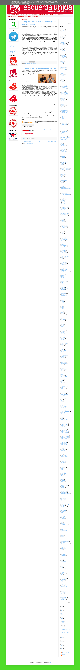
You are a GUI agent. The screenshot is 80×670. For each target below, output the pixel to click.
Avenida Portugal (64, 88)
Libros (62, 311)
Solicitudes (63, 542)
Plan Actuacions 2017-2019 (65, 411)
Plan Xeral (62, 417)
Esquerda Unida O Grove (66, 652)
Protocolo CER (63, 466)
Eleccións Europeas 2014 (65, 206)
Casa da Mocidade (64, 130)
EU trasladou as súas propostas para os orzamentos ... (65, 633)
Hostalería (62, 276)
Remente (62, 482)
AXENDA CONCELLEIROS (12, 16)
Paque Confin (63, 385)
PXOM (62, 474)
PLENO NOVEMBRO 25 (65, 431)
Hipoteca (62, 275)
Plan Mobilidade (63, 416)
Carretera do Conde (64, 123)
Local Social (63, 320)
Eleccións (62, 200)
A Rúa (62, 38)
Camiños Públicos (64, 113)
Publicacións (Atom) (29, 143)
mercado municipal (64, 343)
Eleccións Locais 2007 (64, 207)
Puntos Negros (63, 472)
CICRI (62, 143)
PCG (62, 400)
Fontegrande (63, 257)
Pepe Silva (63, 407)
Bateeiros (62, 103)
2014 (62, 638)
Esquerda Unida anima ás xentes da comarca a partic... (66, 630)
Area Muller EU (63, 69)
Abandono (62, 41)
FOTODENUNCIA (21, 16)
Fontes (62, 258)
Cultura (62, 183)
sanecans (62, 519)
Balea (62, 97)
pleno (62, 418)
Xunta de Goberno (64, 598)
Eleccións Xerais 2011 (64, 213)
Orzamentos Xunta (64, 376)
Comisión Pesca (63, 155)
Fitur (61, 249)
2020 (62, 614)
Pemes (62, 404)
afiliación (62, 48)
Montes (62, 352)
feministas (62, 244)
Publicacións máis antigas (52, 141)
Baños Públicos (63, 100)
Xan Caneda (63, 592)
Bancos (62, 98)
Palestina (62, 382)
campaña (62, 116)
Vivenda (62, 590)
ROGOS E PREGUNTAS (59, 14)
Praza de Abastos (64, 456)
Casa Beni (62, 125)
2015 (62, 637)
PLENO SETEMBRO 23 (65, 435)
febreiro (63, 628)
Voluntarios (63, 591)
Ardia (62, 68)
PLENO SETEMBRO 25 (65, 437)
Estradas (62, 233)
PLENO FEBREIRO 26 (64, 425)
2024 (62, 609)
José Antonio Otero (64, 295)
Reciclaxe (62, 479)
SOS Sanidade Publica (64, 544)
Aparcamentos (63, 67)
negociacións (63, 361)
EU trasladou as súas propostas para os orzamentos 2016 (39, 68)
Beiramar (62, 104)
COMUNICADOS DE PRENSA (44, 14)
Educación (62, 199)
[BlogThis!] (30, 62)
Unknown (63, 654)
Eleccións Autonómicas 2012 (65, 203)
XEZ (61, 596)
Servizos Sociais (63, 531)
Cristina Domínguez (64, 180)
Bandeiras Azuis (63, 99)
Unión (62, 574)
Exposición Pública (64, 239)
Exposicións (63, 240)
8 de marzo (63, 35)
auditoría (62, 80)
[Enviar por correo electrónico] (29, 62)
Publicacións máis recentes (26, 141)
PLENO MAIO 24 (63, 426)
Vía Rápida (63, 585)
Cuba (62, 182)
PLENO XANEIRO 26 (64, 441)
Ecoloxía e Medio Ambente (65, 194)
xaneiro (63, 635)
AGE (62, 49)
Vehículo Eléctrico (64, 581)
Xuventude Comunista (64, 602)
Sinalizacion (63, 534)
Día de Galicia (63, 189)
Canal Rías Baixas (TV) (13, 52)
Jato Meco (62, 294)
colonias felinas (63, 151)
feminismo (62, 243)
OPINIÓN (62, 370)
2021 (62, 613)
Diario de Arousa (12, 46)
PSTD (62, 469)
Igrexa (62, 282)
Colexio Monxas (63, 149)
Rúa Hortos (63, 503)
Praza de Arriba (63, 457)
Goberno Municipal (64, 269)
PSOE (62, 468)
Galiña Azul (63, 264)
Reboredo (62, 478)
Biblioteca (62, 106)
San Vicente (63, 516)
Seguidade (63, 523)
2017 (62, 618)
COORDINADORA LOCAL (20, 14)
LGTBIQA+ (62, 308)
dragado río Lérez (64, 193)
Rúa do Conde (63, 499)
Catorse (62, 132)
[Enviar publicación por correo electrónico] (27, 138)
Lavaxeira (62, 301)
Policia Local (63, 449)
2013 (62, 640)
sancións (62, 517)
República (62, 486)
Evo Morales (63, 237)
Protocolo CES (63, 467)
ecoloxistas (63, 195)
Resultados (63, 488)
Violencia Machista (64, 587)
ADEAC (62, 45)
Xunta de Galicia (63, 597)
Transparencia (63, 561)
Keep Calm (63, 296)
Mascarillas (63, 339)
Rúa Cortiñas (63, 498)
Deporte (62, 186)
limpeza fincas (63, 314)
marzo (63, 626)
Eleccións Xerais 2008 (64, 212)
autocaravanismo (64, 86)
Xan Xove (62, 593)
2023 (62, 610)
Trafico (62, 559)
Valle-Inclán (63, 579)
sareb (62, 522)
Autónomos (63, 87)
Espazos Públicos (64, 226)
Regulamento (63, 480)
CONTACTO (28, 14)
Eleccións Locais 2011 (64, 208)
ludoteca (62, 324)
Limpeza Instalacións (64, 315)
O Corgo (62, 364)
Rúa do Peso (63, 500)
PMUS (62, 448)
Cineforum (62, 144)
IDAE (62, 280)
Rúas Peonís (63, 511)
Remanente (63, 481)
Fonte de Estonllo (64, 253)
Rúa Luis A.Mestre (64, 506)
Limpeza (62, 313)
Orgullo (62, 374)
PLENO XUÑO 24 (64, 444)
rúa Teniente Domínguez (65, 509)
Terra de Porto (63, 555)
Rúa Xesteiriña (63, 510)
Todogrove (11, 45)
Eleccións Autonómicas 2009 (65, 201)
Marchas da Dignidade (64, 337)
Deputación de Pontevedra (65, 188)
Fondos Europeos (64, 252)
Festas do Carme (64, 246)
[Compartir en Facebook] (32, 62)
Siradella (62, 535)
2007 (62, 648)
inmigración (63, 287)
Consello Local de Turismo (65, 168)
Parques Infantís (63, 389)
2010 (62, 644)
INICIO (9, 14)
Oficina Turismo (63, 369)
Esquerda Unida (63, 227)
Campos (62, 117)
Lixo (61, 318)
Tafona (62, 549)
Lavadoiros (63, 300)
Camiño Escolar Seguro (65, 111)
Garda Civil (63, 265)
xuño (63, 622)
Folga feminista (63, 250)
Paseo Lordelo (63, 393)
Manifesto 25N (63, 332)
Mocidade (62, 348)
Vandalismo (63, 580)
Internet (62, 290)
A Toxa (62, 39)
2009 (62, 645)
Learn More (63, 2)
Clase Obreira (63, 145)
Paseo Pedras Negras (64, 394)
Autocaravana (63, 85)
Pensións (62, 405)
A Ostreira (62, 37)
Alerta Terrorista (63, 57)
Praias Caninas (63, 455)
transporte (62, 562)
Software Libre (63, 540)
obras (62, 368)
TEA (61, 553)
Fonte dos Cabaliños (64, 256)
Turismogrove (63, 573)
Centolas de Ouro (64, 139)
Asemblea (62, 74)
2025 (62, 607)
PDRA (62, 401)
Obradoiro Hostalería (64, 367)
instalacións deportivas (64, 288)
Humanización (63, 277)
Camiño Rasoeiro (64, 112)
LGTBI (62, 306)
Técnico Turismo (63, 554)
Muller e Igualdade (64, 355)
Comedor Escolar (64, 152)
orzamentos (63, 375)
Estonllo (62, 232)
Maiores (62, 325)
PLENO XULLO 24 (64, 442)
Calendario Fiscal (64, 110)
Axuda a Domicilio (64, 92)
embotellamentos (64, 214)
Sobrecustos (63, 536)
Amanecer (62, 60)
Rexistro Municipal (64, 491)
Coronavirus (63, 174)
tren (61, 565)
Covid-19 (62, 176)
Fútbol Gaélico (63, 262)
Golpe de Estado (63, 270)
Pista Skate (63, 410)
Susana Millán (63, 548)
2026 (62, 606)
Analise (62, 61)
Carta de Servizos (64, 124)
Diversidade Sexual (64, 192)
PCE (62, 399)
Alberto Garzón (63, 51)
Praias (62, 454)
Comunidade (63, 157)
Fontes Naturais (63, 259)
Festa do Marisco (64, 245)
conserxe (62, 170)
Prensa (62, 460)
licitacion (62, 312)
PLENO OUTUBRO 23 (64, 432)
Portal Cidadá (63, 450)
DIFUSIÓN (13, 14)
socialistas (62, 537)
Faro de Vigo (12, 47)
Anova (62, 63)
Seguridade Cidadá (64, 524)
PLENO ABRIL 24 (64, 419)
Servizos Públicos (64, 530)
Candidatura (63, 119)
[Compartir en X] (31, 62)
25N (61, 32)
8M (61, 36)
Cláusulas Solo (63, 148)
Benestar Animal (63, 105)
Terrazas (62, 556)
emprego (62, 219)
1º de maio (62, 30)
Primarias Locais (63, 461)
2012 (62, 641)
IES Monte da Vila (64, 281)
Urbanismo (63, 575)
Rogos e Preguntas (64, 492)
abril (63, 625)
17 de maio (63, 29)
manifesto (62, 331)
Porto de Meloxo (63, 451)
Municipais (63, 357)
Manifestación (33, 63)
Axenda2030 (63, 91)
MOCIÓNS (51, 14)
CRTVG (62, 181)
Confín (62, 164)
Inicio (39, 141)
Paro (62, 387)
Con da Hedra (63, 158)
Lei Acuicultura (28, 63)
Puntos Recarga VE (64, 473)
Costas (62, 175)
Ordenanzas (63, 373)
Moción (62, 349)
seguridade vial (63, 525)
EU (25, 63)
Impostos (62, 284)
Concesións (63, 163)
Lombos (62, 321)
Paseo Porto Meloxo (64, 395)
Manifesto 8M (63, 333)
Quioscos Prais (63, 475)
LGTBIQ (62, 307)
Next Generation (63, 362)
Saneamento (63, 518)
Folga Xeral (63, 251)
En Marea (62, 220)
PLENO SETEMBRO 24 (65, 436)
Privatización (63, 462)
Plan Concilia (63, 412)
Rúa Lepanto (63, 505)
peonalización (63, 406)
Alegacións (63, 55)
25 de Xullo (63, 31)
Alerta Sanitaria (63, 56)
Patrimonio (63, 398)
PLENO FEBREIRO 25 (64, 424)
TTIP (62, 567)
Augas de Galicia (64, 82)
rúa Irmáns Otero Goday (65, 504)
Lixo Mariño (63, 319)
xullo (63, 621)
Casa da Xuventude (64, 131)
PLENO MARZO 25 (64, 430)
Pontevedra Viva (12, 51)
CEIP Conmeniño (64, 136)
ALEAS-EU (63, 54)
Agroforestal (63, 50)
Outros (62, 379)
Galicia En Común (64, 263)
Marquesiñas (63, 338)
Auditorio (62, 81)
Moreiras (62, 354)
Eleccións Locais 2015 (64, 209)
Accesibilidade (63, 43)
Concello (62, 161)
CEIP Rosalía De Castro (65, 137)
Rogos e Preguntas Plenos (65, 493)
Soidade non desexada (65, 541)
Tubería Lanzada (64, 571)
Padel (62, 380)
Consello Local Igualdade (65, 169)
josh (63, 655)
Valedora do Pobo (64, 578)
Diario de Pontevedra (13, 50)
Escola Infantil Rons (64, 225)
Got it (67, 2)
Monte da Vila (63, 351)
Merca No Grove (63, 342)
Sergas (62, 529)
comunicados (63, 156)
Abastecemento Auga (64, 42)
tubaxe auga (63, 568)
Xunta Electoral (63, 599)
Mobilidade (63, 346)
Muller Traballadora (64, 356)
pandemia (62, 383)
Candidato (62, 118)
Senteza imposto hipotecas (65, 528)
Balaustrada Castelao (64, 93)
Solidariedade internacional (65, 543)
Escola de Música (64, 222)
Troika (62, 566)
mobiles (62, 345)
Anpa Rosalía (63, 66)
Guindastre (63, 274)
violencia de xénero (64, 586)
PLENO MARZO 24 (64, 429)
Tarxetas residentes (64, 550)
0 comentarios (24, 138)
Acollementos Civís (64, 44)
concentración (63, 162)
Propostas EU (63, 463)
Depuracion (63, 187)
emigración (63, 218)
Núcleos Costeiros (64, 363)
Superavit (62, 547)
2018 (62, 617)
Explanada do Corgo (64, 238)
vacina (62, 577)
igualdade (62, 283)
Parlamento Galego (64, 386)
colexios (62, 150)
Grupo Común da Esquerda (65, 271)
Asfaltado (62, 75)
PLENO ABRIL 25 (64, 420)
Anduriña (62, 62)
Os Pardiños (63, 377)
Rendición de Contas (64, 485)
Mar (35, 63)
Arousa (62, 73)
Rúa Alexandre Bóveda (64, 497)
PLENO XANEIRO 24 (64, 438)
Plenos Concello (63, 447)
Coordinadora (63, 173)
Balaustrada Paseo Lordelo (65, 94)
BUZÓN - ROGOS (35, 16)
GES (62, 268)
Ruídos (62, 512)
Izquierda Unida (63, 293)
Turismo (62, 572)
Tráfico (62, 560)
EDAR (62, 198)
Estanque (62, 231)
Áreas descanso (63, 72)
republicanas (63, 487)
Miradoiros (62, 344)
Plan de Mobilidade (64, 413)
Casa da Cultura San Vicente (65, 128)
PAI (61, 381)
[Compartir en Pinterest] (34, 62)
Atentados (62, 79)
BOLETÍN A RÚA (28, 16)
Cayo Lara (62, 133)
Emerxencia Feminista (64, 215)
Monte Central (63, 350)
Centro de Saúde (64, 142)
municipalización (63, 358)
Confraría (62, 167)
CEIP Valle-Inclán (64, 138)
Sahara (62, 513)
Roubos (62, 494)
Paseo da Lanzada (64, 392)
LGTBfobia (62, 305)
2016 (62, 620)
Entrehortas (63, 221)
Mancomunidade (63, 327)
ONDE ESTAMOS (34, 14)
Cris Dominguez (63, 179)
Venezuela (62, 584)
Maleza (62, 326)
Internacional (63, 289)
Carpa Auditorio (63, 122)
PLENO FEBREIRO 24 (64, 423)
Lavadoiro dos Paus (64, 299)
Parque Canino (63, 388)
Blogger (50, 662)
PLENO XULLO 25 (64, 443)
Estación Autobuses (64, 228)
